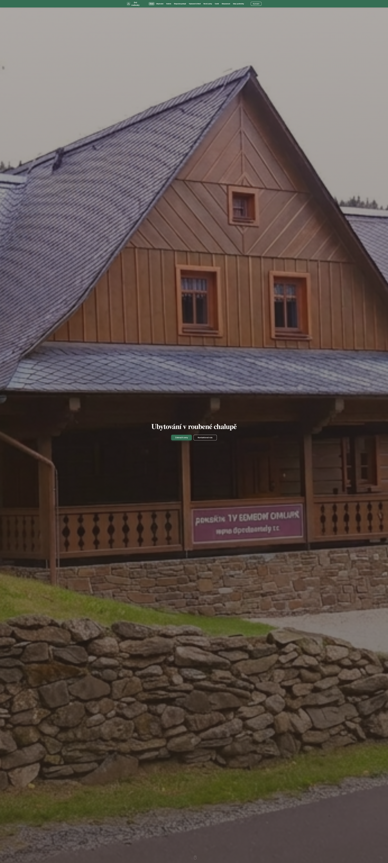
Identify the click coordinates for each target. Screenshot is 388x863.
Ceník (217, 4)
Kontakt (256, 4)
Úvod (151, 4)
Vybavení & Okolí (195, 4)
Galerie (168, 4)
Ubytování (159, 4)
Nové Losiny (207, 4)
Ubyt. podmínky (238, 4)
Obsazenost (226, 4)
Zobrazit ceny (181, 437)
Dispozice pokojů (180, 4)
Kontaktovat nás (205, 437)
